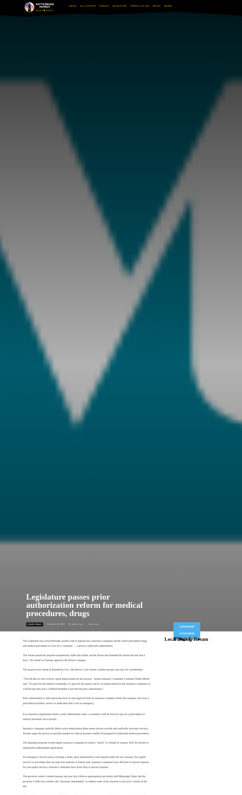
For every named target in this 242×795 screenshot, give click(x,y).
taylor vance (77, 624)
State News (34, 624)
